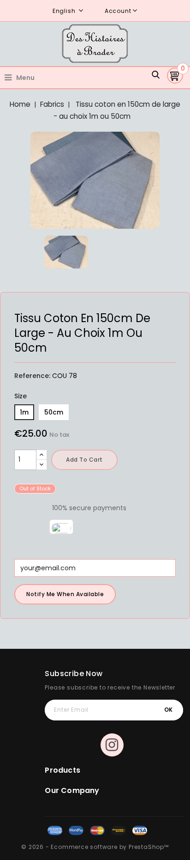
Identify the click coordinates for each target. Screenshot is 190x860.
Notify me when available (65, 594)
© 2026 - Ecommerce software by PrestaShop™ (95, 847)
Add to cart (84, 460)
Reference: (32, 375)
